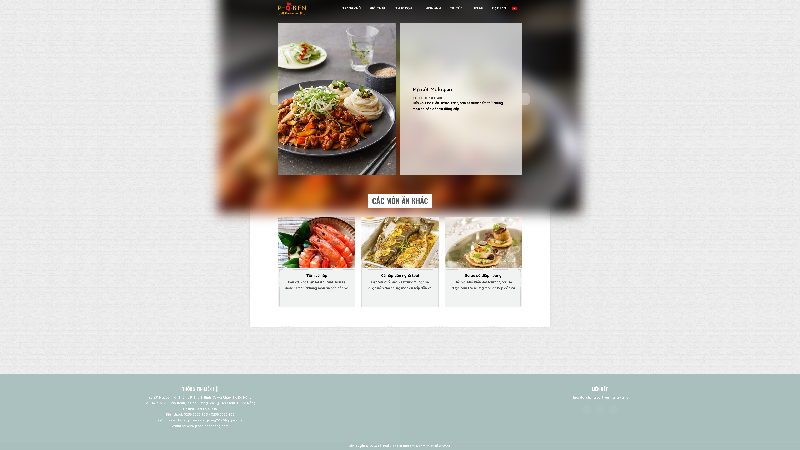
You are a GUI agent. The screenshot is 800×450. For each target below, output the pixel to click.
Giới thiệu (378, 8)
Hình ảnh (433, 8)
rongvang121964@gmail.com (223, 420)
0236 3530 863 (222, 414)
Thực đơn (403, 8)
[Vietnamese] (516, 8)
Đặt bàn (499, 8)
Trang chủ (351, 8)
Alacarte (437, 98)
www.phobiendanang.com (208, 426)
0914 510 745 (206, 409)
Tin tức (456, 8)
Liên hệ (477, 8)
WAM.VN (445, 446)
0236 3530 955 (196, 414)
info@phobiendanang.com (175, 420)
